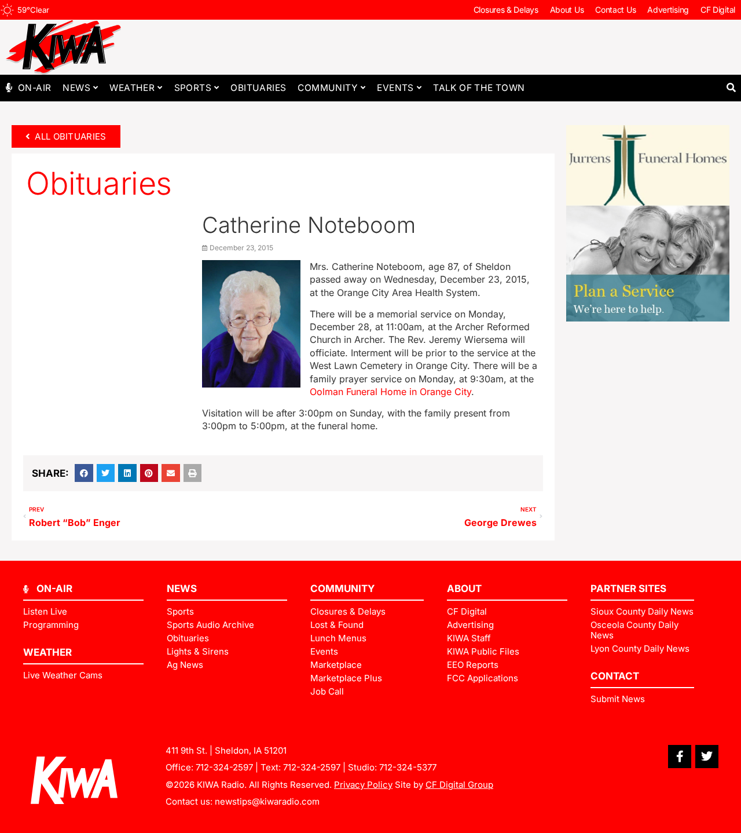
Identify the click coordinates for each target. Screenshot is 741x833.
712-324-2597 (224, 767)
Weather (132, 87)
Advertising (668, 9)
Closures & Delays (506, 9)
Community (328, 87)
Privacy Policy (363, 784)
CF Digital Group (459, 784)
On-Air (34, 87)
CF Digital (717, 9)
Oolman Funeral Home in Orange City (390, 391)
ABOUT (464, 588)
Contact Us (615, 9)
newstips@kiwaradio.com (267, 801)
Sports (192, 87)
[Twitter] (706, 756)
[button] (731, 88)
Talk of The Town (478, 87)
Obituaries (258, 87)
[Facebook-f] (679, 756)
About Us (567, 9)
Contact (614, 676)
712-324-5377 (407, 767)
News (76, 87)
